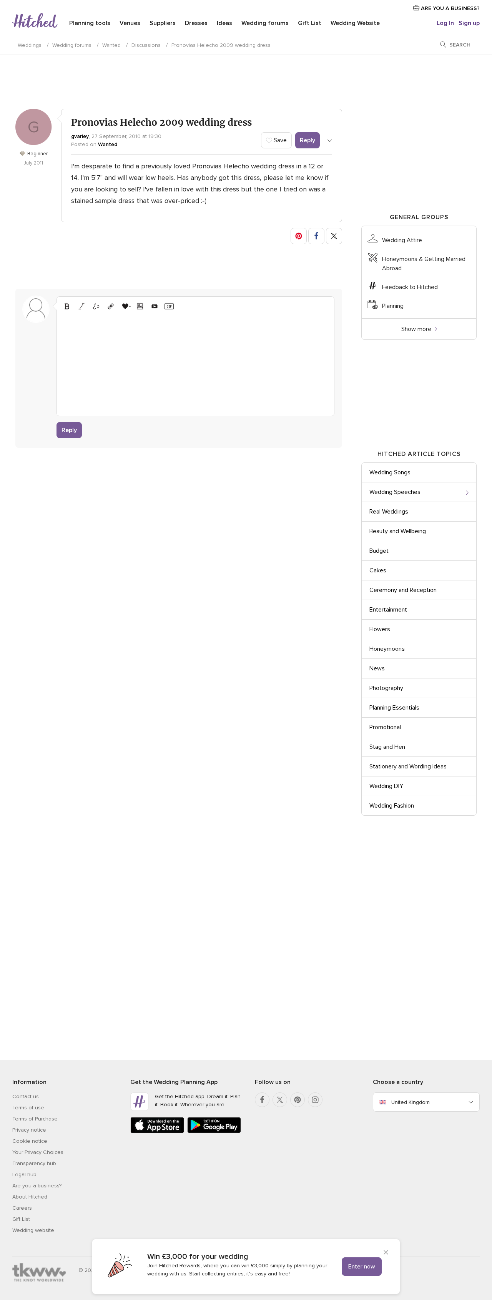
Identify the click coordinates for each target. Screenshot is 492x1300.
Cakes (377, 570)
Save (279, 140)
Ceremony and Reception (403, 590)
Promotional (385, 727)
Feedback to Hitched (410, 287)
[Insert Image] (140, 306)
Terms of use (28, 1107)
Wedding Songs (390, 472)
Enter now (361, 1266)
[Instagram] (315, 1099)
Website (355, 23)
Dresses (196, 23)
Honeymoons (387, 649)
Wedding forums (265, 23)
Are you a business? (37, 1185)
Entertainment (388, 609)
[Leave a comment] (195, 362)
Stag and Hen (387, 747)
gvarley (80, 136)
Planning (393, 306)
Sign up (469, 23)
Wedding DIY (386, 786)
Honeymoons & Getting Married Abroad (423, 263)
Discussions (146, 45)
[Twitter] (280, 1099)
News (377, 668)
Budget (379, 551)
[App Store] (157, 1131)
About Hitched (29, 1197)
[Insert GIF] (169, 306)
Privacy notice (29, 1130)
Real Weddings (388, 511)
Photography (386, 688)
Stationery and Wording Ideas (408, 766)
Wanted (111, 45)
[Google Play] (214, 1131)
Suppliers (163, 23)
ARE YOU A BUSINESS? (449, 8)
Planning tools (89, 23)
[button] (299, 236)
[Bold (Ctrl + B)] (67, 306)
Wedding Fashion (391, 806)
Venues (130, 23)
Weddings (30, 45)
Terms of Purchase (35, 1118)
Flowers (379, 629)
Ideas (224, 23)
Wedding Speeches (395, 492)
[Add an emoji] (125, 306)
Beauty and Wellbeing (397, 531)
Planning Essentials (394, 708)
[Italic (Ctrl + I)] (81, 306)
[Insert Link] (110, 306)
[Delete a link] (96, 306)
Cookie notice (29, 1141)
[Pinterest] (297, 1099)
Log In (445, 23)
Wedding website (33, 1230)
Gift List (309, 23)
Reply (307, 140)
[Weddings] (35, 21)
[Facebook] (262, 1099)
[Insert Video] (154, 306)
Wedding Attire (402, 240)
